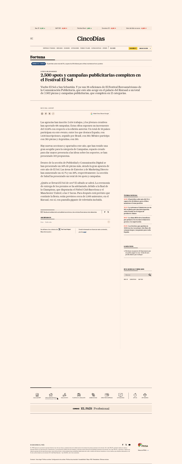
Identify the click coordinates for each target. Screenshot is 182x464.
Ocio (42, 222)
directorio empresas (107, 397)
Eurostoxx (133, 279)
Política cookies (46, 459)
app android (145, 397)
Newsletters (96, 459)
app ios (135, 397)
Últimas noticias (96, 48)
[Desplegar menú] (31, 38)
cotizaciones (120, 397)
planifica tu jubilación (78, 397)
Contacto (32, 459)
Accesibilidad (82, 459)
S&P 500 (58, 28)
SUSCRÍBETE (133, 48)
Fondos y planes (85, 48)
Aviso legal (39, 459)
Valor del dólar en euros (133, 28)
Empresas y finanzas (49, 48)
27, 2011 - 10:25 (47, 108)
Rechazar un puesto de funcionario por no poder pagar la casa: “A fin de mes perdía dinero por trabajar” (138, 252)
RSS (91, 459)
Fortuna (37, 57)
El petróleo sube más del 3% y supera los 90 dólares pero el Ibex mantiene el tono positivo (75, 64)
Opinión (105, 48)
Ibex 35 (37, 28)
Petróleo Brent (81, 28)
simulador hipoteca (50, 397)
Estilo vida (48, 222)
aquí (84, 232)
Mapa (88, 459)
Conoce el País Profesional (91, 408)
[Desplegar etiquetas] (108, 221)
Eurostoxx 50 (106, 28)
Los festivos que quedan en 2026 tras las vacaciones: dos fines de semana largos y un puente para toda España (137, 229)
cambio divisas (93, 397)
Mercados (60, 48)
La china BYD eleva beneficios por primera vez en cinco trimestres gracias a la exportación (137, 220)
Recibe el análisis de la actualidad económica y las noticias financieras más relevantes (70, 212)
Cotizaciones (75, 48)
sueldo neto (64, 397)
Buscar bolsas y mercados (134, 269)
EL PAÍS (111, 47)
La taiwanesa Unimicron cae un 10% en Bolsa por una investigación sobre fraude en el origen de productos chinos (137, 210)
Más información (46, 232)
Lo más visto (128, 246)
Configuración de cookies (58, 459)
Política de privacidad (72, 459)
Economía (67, 48)
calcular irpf (37, 397)
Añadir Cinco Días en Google (101, 113)
